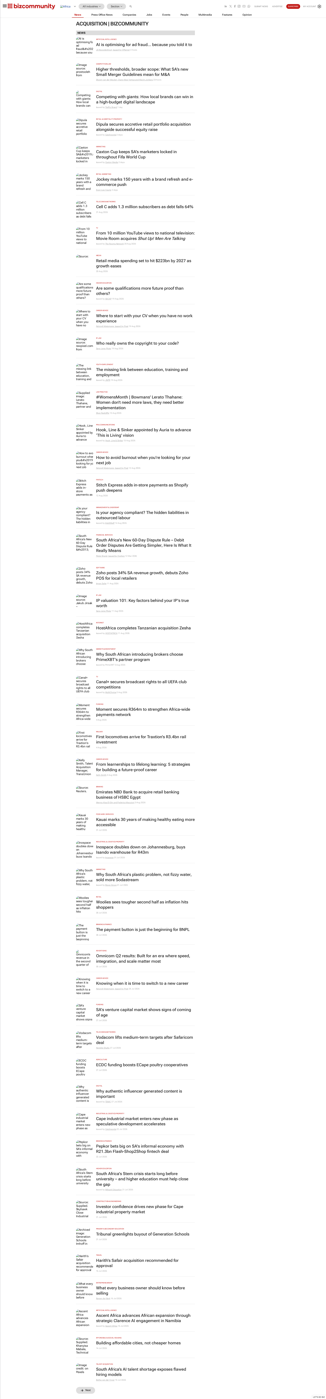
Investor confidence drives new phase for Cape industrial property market (139, 1209)
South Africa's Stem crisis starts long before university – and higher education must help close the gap (142, 1179)
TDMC (108, 1102)
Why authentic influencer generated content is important (139, 1094)
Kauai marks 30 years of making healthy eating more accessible (145, 822)
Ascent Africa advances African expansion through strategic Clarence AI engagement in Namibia (143, 1318)
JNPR (107, 380)
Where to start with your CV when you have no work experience (144, 318)
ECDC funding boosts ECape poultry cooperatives (142, 1064)
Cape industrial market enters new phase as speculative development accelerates (137, 1121)
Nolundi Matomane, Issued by (110, 326)
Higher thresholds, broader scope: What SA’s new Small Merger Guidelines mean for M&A (142, 72)
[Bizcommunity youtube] (244, 6)
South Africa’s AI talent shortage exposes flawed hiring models (141, 1372)
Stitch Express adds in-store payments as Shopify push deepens (142, 488)
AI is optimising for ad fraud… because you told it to (144, 44)
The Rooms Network (114, 244)
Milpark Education (113, 1189)
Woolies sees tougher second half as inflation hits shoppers (142, 905)
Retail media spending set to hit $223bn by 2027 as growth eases (143, 263)
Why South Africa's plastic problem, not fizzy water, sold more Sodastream (144, 877)
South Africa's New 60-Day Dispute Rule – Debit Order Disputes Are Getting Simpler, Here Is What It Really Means (143, 545)
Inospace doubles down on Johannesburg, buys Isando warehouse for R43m (140, 850)
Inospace (109, 857)
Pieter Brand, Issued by (107, 556)
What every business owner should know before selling (140, 1291)
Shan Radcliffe (102, 413)
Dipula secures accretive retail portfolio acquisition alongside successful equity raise (143, 127)
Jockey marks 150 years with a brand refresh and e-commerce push (144, 182)
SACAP (108, 299)
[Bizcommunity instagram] (239, 6)
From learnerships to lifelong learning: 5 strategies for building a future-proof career (143, 767)
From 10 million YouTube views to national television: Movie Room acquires (145, 236)
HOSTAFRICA (111, 633)
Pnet (126, 326)
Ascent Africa (111, 1326)
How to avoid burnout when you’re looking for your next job (143, 460)
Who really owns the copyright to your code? (137, 343)
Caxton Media (111, 162)
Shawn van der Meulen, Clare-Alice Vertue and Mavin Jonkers (124, 80)
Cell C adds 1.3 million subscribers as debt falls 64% (144, 206)
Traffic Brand (111, 107)
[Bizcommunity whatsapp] (249, 6)
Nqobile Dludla (103, 1048)
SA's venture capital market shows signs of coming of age (143, 1012)
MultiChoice (110, 692)
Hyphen (121, 556)
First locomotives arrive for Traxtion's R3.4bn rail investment (141, 739)
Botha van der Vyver (105, 1380)
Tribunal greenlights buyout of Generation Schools (142, 1234)
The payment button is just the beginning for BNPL (142, 929)
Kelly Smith (101, 775)
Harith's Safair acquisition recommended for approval (137, 1263)
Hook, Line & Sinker (114, 440)
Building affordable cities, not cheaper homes (138, 1343)
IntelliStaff (110, 523)
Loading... (6, 1397)
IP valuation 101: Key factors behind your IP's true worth (142, 603)
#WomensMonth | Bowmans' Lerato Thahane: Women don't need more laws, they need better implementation (140, 402)
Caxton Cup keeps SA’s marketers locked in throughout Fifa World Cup (136, 154)
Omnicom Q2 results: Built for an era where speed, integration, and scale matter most (143, 958)
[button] (131, 6)
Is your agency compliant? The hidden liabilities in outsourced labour (142, 515)
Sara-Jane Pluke (103, 348)
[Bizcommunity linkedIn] (226, 6)
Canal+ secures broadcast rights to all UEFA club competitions (141, 684)
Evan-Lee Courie (103, 190)
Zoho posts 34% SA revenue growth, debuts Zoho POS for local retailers (142, 575)
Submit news (261, 6)
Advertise (277, 6)
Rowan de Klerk (103, 1298)
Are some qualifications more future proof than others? (140, 291)
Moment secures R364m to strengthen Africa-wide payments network (143, 712)
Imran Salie (101, 583)
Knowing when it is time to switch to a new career (142, 983)
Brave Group (111, 885)
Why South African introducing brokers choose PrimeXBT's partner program (139, 657)
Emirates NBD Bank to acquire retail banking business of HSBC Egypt (137, 795)
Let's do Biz (319, 1397)
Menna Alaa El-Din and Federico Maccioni (115, 802)
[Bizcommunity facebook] (234, 6)
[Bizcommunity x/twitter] (231, 6)
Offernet (126, 50)
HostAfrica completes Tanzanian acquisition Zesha (143, 628)
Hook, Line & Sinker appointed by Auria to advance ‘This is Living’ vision (143, 433)
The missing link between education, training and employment (142, 372)
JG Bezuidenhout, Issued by (109, 50)
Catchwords (110, 135)
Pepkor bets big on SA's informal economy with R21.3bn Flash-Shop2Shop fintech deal (140, 1149)
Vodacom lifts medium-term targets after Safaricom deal (144, 1040)
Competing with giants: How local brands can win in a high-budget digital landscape (144, 99)
